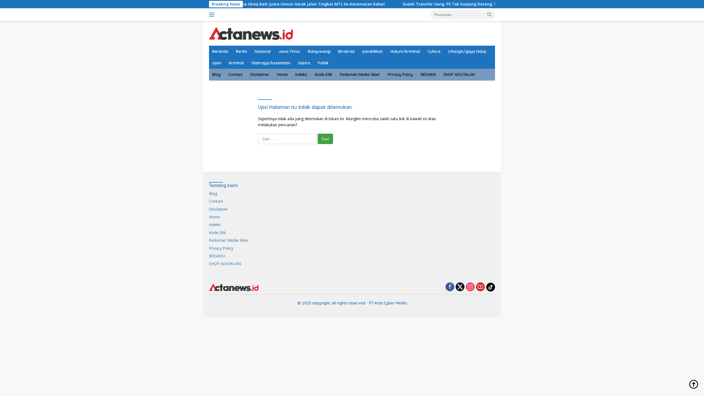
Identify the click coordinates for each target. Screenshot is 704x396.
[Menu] (212, 14)
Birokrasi (346, 51)
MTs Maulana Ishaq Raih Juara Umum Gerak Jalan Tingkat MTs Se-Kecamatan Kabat (289, 4)
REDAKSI (428, 74)
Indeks (301, 74)
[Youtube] (480, 287)
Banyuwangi (319, 51)
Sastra (304, 63)
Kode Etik (323, 74)
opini (216, 63)
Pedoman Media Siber (360, 74)
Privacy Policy (400, 74)
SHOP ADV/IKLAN (459, 74)
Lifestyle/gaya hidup (467, 51)
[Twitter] (460, 287)
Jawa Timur (289, 51)
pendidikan (372, 51)
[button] (489, 14)
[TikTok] (490, 287)
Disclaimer (259, 74)
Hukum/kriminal (405, 51)
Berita (241, 51)
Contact (235, 74)
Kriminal (236, 63)
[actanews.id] (251, 32)
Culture (434, 51)
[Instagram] (470, 287)
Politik (323, 63)
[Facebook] (450, 287)
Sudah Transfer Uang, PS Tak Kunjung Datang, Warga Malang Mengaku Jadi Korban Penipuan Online (487, 4)
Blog (216, 74)
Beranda (220, 51)
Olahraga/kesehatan (270, 63)
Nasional (263, 51)
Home (282, 74)
